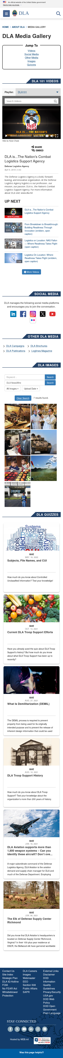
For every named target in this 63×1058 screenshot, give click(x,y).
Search (50, 377)
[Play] (6, 135)
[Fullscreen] (56, 135)
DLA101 (22, 92)
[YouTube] (24, 1029)
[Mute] (51, 135)
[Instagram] (38, 1029)
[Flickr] (44, 1029)
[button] (12, 5)
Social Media (31, 54)
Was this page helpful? (31, 1052)
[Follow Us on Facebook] (10, 1029)
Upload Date (30, 388)
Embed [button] (39, 150)
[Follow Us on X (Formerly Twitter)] (17, 1029)
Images (31, 61)
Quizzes (31, 64)
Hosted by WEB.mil (19, 1039)
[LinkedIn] (31, 1029)
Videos (31, 50)
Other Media (31, 57)
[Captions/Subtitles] (46, 135)
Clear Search (23, 398)
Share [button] (38, 147)
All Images (12, 388)
